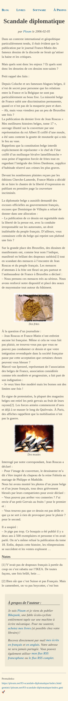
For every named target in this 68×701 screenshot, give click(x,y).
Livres (20, 10)
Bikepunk (14, 615)
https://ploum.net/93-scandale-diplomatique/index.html (31, 683)
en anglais (32, 644)
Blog (5, 10)
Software (39, 10)
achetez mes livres (19, 628)
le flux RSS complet (41, 658)
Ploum (27, 31)
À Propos (60, 10)
